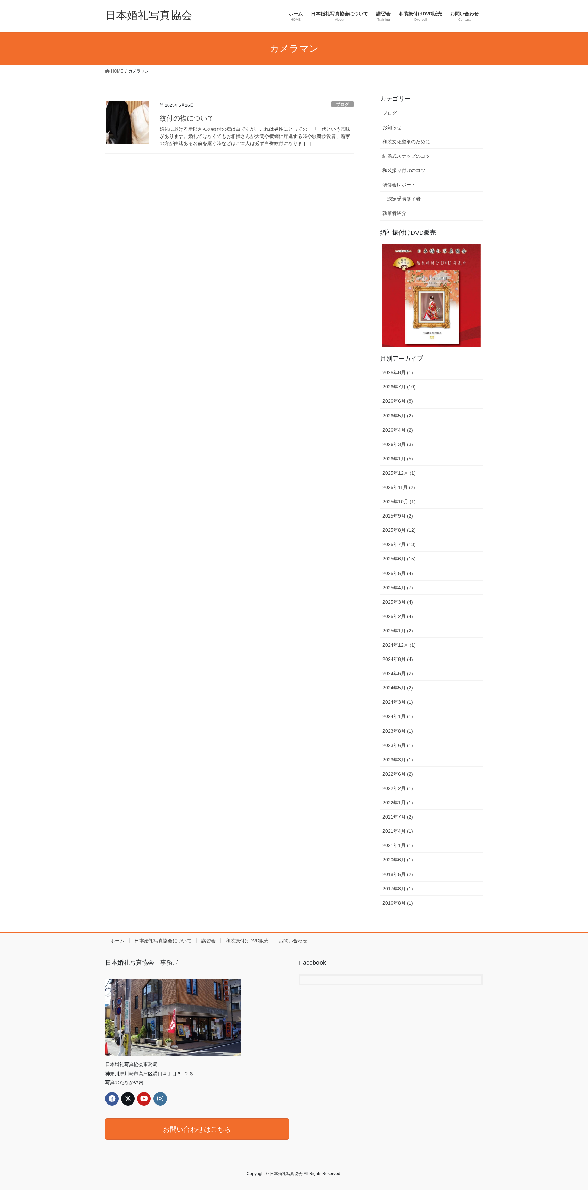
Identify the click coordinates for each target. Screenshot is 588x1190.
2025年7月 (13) (399, 544)
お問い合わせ (293, 940)
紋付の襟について (187, 118)
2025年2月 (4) (397, 616)
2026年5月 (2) (397, 415)
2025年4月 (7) (397, 587)
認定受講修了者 (404, 199)
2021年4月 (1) (397, 831)
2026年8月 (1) (397, 372)
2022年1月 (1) (397, 802)
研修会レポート (399, 184)
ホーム (117, 940)
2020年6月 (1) (397, 859)
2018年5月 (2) (397, 874)
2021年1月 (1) (397, 845)
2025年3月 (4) (397, 602)
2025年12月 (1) (399, 473)
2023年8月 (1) (397, 731)
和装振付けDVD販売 (247, 940)
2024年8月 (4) (397, 659)
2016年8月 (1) (397, 903)
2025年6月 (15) (399, 558)
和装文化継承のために (406, 141)
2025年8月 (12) (399, 530)
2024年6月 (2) (397, 673)
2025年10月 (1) (399, 501)
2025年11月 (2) (398, 487)
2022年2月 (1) (397, 788)
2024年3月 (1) (397, 702)
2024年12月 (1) (399, 645)
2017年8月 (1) (397, 888)
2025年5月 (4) (397, 573)
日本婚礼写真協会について (163, 940)
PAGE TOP (568, 1148)
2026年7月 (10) (399, 387)
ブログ (342, 104)
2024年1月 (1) (397, 716)
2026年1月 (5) (397, 458)
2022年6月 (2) (397, 774)
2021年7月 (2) (397, 817)
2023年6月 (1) (397, 745)
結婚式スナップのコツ (406, 156)
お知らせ (392, 127)
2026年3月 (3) (397, 444)
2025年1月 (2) (397, 630)
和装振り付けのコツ (403, 170)
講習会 (208, 940)
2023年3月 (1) (397, 759)
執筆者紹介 (394, 213)
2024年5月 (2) (397, 688)
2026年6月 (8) (397, 401)
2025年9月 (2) (397, 516)
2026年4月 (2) (397, 430)
